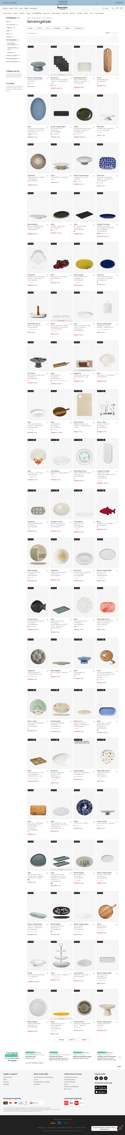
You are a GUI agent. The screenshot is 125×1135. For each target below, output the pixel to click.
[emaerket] (59, 1123)
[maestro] (16, 1103)
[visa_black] (5, 1103)
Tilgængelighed (51, 1127)
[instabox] (66, 1103)
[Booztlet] (62, 8)
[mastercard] (11, 1103)
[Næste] (97, 3)
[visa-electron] (21, 1103)
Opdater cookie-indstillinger (79, 1127)
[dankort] (31, 1103)
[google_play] (101, 1087)
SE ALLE (119, 1066)
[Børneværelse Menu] (105, 13)
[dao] (76, 1103)
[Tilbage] (29, 3)
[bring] (82, 1103)
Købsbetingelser (41, 1127)
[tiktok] (106, 1078)
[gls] (71, 1103)
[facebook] (96, 1078)
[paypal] (36, 1103)
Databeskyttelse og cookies (64, 1127)
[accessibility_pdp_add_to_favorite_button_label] (47, 78)
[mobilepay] (26, 1103)
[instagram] (101, 1078)
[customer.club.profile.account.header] (113, 8)
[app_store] (101, 1092)
